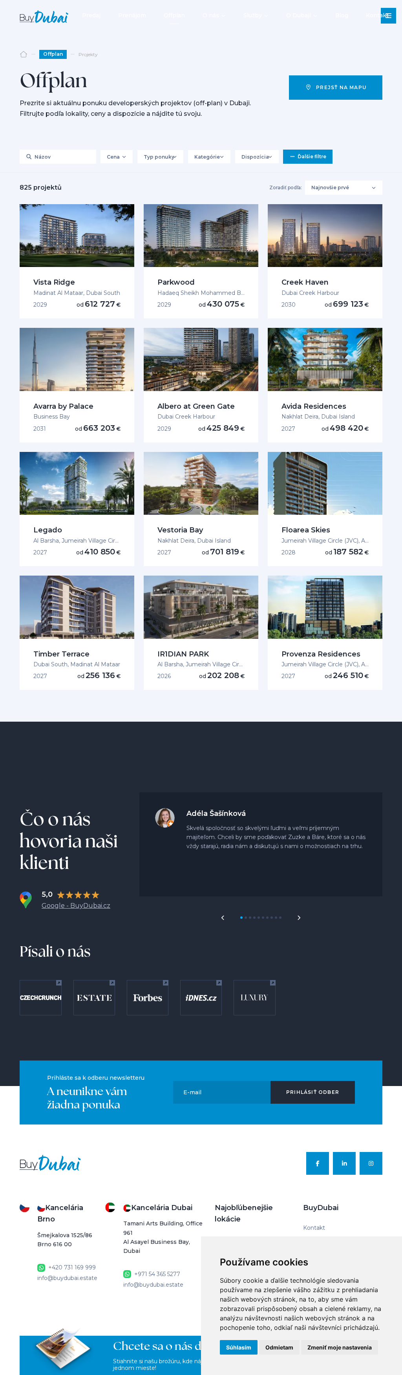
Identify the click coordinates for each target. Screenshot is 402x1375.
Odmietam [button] (279, 1347)
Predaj (91, 15)
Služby (252, 15)
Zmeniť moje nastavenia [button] (339, 1347)
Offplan (174, 15)
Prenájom (132, 15)
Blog (341, 15)
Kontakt (377, 15)
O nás (211, 15)
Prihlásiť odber (312, 1092)
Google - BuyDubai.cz (76, 905)
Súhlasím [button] (238, 1347)
